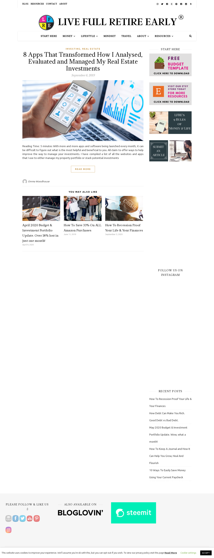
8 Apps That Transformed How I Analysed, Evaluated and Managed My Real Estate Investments (83, 61)
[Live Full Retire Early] (107, 19)
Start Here (49, 36)
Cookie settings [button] (188, 552)
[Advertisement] (170, 215)
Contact (51, 4)
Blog (25, 4)
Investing (73, 49)
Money (68, 36)
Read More (83, 169)
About (63, 4)
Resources (37, 4)
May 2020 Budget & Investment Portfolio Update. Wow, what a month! (168, 434)
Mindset (110, 36)
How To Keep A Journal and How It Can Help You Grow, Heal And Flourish (169, 455)
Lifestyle (88, 36)
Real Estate (91, 49)
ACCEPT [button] (206, 553)
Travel (126, 36)
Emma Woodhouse (39, 181)
